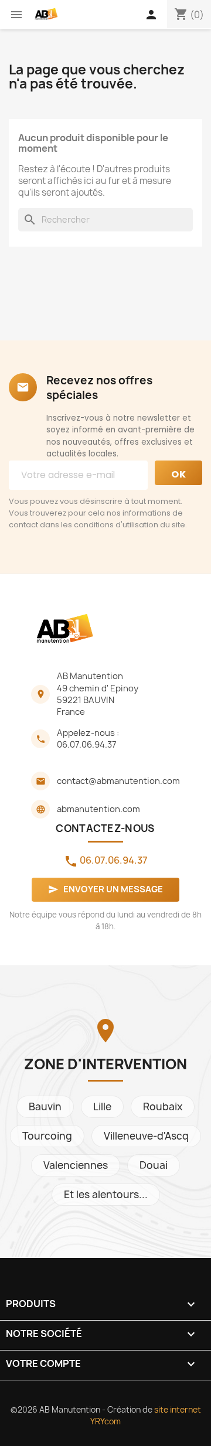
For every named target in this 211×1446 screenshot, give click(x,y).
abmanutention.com (98, 809)
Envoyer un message (105, 889)
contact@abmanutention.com (118, 781)
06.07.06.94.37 (87, 745)
